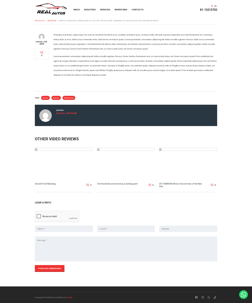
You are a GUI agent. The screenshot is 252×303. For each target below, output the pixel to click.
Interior (56, 98)
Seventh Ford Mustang (45, 184)
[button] (243, 294)
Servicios (105, 9)
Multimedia (69, 98)
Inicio (77, 9)
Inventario (121, 9)
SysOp (70, 297)
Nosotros (90, 9)
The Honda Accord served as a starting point (117, 184)
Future (45, 98)
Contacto (138, 9)
